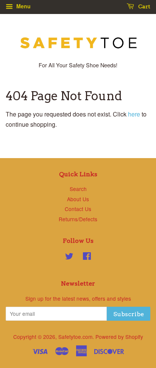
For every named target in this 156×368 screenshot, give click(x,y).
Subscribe (128, 314)
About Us (78, 199)
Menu (23, 6)
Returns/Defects (78, 219)
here (134, 114)
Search (78, 189)
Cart (143, 6)
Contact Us (78, 209)
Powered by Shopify (119, 336)
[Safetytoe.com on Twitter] (69, 257)
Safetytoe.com (75, 336)
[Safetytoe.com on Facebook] (87, 257)
